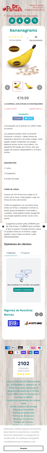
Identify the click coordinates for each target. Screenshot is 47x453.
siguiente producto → (36, 108)
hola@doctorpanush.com (35, 10)
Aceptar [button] (23, 448)
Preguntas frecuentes (23, 409)
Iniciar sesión (13, 16)
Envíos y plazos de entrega (23, 406)
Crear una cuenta (29, 16)
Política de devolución (23, 416)
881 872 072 (38, 8)
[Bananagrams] (18, 86)
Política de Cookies (23, 422)
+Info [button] (38, 442)
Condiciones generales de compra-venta (23, 402)
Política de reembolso (23, 425)
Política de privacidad (23, 412)
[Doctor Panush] (13, 7)
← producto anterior (10, 108)
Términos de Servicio (23, 419)
